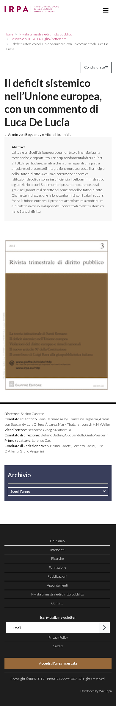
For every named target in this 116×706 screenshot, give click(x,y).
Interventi (57, 550)
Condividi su (94, 67)
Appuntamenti (57, 585)
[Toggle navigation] (106, 10)
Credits (58, 646)
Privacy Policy (58, 637)
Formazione (57, 567)
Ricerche (57, 558)
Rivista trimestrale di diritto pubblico (57, 594)
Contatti (57, 603)
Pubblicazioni (57, 576)
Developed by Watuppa (96, 691)
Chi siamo (57, 541)
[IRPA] (32, 7)
